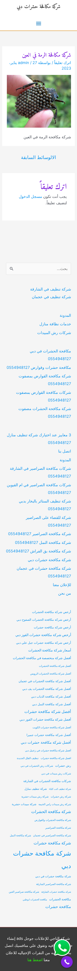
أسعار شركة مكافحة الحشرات (49, 650)
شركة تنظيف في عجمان (51, 297)
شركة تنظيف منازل (35, 788)
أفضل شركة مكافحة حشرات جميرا (49, 735)
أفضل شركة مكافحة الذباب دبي (51, 696)
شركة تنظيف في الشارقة (50, 289)
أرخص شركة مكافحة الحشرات (51, 612)
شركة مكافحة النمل (20, 835)
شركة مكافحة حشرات (52, 842)
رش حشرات (63, 765)
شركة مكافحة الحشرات (51, 811)
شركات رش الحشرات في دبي (37, 765)
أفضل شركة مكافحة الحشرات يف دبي (46, 689)
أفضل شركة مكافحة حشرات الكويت (52, 727)
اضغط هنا (35, 960)
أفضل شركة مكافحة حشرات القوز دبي (45, 719)
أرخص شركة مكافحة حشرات (52, 627)
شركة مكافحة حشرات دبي (38, 6)
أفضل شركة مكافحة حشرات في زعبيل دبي (48, 750)
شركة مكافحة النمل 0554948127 (43, 542)
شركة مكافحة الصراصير (58, 827)
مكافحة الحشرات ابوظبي (35, 899)
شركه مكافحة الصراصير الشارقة (53, 884)
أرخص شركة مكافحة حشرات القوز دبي (43, 635)
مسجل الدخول (30, 196)
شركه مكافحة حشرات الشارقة (56, 892)
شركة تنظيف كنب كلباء (60, 789)
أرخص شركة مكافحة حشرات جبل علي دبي (43, 642)
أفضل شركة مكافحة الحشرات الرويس (50, 673)
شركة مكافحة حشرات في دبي (53, 876)
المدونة (65, 315)
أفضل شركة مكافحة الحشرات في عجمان (45, 681)
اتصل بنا (64, 451)
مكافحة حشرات (58, 906)
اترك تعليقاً (62, 62)
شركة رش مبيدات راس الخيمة (54, 804)
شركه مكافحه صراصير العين (24, 891)
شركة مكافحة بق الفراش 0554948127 (38, 551)
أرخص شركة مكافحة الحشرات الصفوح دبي (43, 619)
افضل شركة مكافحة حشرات (56, 758)
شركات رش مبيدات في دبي (56, 773)
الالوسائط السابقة (38, 157)
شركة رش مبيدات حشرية (35, 796)
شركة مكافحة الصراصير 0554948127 (39, 533)
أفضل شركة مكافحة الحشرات (55, 665)
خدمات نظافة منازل (55, 324)
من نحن (64, 593)
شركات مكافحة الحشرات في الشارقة (47, 781)
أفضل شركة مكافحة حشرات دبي (46, 742)
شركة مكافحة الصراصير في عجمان (52, 835)
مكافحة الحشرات (60, 899)
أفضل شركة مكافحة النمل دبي (51, 704)
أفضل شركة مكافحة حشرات (47, 711)
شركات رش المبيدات (54, 332)
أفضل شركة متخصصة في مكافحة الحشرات (42, 658)
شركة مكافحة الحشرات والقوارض (52, 820)
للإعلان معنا (62, 585)
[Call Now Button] (67, 962)
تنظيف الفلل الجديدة (27, 758)
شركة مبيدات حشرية (24, 804)
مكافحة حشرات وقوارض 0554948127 (39, 367)
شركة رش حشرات (61, 796)
